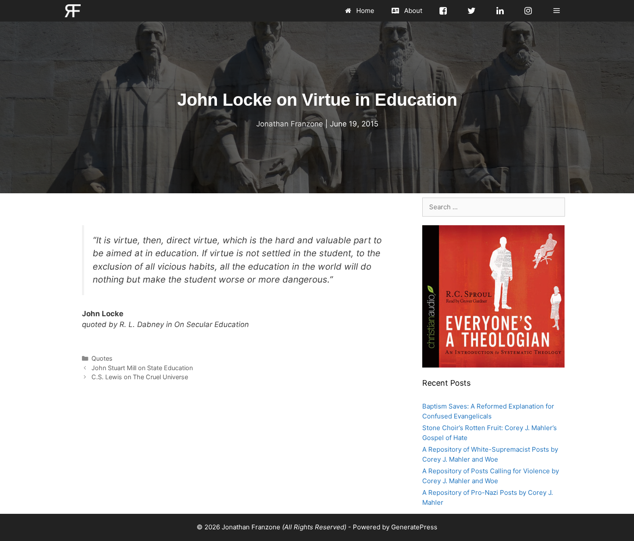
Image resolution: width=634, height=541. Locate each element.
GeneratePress (414, 527)
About (412, 10)
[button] (556, 11)
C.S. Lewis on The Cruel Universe (139, 377)
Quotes (102, 358)
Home (364, 10)
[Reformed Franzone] (72, 11)
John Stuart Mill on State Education (142, 367)
